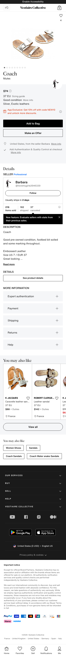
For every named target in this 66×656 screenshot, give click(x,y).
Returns (12, 332)
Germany (45, 638)
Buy (7, 483)
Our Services (14, 475)
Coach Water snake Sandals (44, 456)
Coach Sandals (14, 456)
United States (33, 638)
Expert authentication (21, 296)
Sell (8, 491)
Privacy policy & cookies (32, 554)
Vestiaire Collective (19, 506)
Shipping (13, 320)
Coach (10, 74)
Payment (13, 308)
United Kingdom (19, 638)
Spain (53, 638)
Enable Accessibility (33, 1)
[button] (59, 7)
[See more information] (60, 111)
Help (10, 345)
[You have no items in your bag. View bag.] (59, 7)
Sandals (33, 448)
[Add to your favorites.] (28, 398)
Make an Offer (33, 133)
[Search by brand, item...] (6, 8)
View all (33, 427)
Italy (60, 638)
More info (28, 100)
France (7, 638)
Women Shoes (13, 448)
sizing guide (18, 96)
